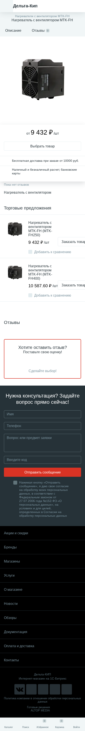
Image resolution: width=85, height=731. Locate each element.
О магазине (13, 589)
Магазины (12, 561)
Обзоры (10, 618)
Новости (11, 604)
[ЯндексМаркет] (43, 689)
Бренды (10, 547)
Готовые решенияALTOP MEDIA (38, 709)
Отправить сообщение (42, 472)
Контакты (11, 660)
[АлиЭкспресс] (31, 689)
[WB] (55, 689)
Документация (15, 632)
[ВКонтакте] (19, 689)
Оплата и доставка (19, 646)
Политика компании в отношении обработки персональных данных (42, 700)
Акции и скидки (16, 533)
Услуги (9, 575)
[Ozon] (66, 689)
